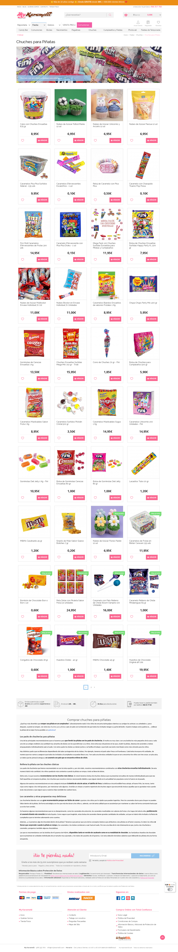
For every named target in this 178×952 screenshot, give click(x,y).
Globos (51, 25)
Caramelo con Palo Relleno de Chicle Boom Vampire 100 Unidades (106, 602)
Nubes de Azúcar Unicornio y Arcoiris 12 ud (106, 125)
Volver (20, 35)
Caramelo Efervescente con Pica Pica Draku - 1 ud (69, 244)
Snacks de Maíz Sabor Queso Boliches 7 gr (70, 542)
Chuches (92, 30)
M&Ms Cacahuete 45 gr (31, 541)
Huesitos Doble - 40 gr (67, 660)
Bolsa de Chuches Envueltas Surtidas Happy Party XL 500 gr (142, 245)
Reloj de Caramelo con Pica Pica (106, 185)
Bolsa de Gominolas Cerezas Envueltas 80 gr (69, 482)
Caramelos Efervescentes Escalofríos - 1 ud (68, 185)
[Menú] (174, 883)
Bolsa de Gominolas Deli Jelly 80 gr (106, 482)
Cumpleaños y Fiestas (113, 30)
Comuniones (83, 25)
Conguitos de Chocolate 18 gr (34, 660)
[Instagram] (133, 898)
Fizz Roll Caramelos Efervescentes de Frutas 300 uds (33, 245)
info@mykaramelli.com (55, 947)
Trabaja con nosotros (77, 918)
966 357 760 (156, 6)
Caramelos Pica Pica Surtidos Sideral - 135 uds (33, 185)
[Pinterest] (128, 898)
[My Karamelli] (34, 15)
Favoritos (158, 25)
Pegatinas (76, 30)
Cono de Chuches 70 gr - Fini (106, 362)
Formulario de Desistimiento (129, 930)
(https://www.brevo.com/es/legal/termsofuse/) (67, 876)
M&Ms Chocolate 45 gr (104, 660)
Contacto (44, 7)
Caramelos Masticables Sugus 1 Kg (107, 423)
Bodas (49, 30)
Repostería (22, 25)
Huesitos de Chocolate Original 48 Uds (140, 661)
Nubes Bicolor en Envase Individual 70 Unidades (68, 304)
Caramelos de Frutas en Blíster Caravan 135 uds (140, 542)
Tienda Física (54, 7)
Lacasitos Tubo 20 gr (139, 481)
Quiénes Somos (33, 7)
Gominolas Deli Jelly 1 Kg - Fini (34, 481)
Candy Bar (23, 30)
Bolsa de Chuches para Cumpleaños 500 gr (140, 363)
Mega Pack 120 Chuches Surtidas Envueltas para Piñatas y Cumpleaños (104, 245)
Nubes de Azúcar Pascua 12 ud (143, 124)
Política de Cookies (125, 933)
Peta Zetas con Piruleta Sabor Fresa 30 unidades (70, 601)
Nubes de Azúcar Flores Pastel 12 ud (107, 542)
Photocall (132, 30)
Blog (24, 7)
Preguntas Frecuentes (77, 921)
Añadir (43, 140)
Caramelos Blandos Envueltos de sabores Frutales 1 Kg (107, 304)
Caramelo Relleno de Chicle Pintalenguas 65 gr (142, 601)
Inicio (19, 7)
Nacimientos (62, 30)
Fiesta (35, 25)
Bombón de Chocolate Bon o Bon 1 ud (34, 601)
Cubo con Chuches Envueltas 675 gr (33, 125)
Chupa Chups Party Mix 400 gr (143, 303)
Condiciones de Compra (127, 921)
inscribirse (145, 856)
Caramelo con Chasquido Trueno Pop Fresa (141, 185)
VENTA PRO (68, 25)
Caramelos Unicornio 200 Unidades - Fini (141, 423)
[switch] (170, 889)
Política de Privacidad (115, 860)
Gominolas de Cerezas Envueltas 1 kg (30, 363)
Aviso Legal (122, 915)
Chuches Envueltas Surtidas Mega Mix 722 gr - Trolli (69, 363)
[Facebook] (118, 898)
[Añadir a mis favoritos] (22, 140)
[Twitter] (123, 898)
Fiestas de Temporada (150, 30)
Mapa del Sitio (74, 924)
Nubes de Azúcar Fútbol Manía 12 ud (70, 125)
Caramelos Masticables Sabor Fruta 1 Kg (34, 423)
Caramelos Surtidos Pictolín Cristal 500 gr (69, 423)
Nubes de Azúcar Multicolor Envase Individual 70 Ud (33, 304)
